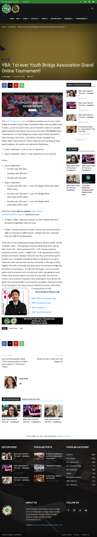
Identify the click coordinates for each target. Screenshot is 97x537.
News (25, 18)
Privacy (76, 535)
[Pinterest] (15, 85)
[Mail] (89, 2)
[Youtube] (93, 2)
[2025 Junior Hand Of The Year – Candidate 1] (53, 411)
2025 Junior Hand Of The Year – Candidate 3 (86, 93)
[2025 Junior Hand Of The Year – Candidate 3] (11, 411)
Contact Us (26, 2)
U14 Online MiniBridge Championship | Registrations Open (87, 189)
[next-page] (7, 426)
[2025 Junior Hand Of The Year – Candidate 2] (32, 411)
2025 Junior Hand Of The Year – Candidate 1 (86, 117)
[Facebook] (81, 2)
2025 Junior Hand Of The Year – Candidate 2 (86, 105)
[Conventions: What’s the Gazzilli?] (39, 478)
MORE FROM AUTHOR (31, 399)
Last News (12, 27)
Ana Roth (7, 76)
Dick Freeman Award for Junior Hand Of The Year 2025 (86, 129)
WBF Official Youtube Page (44, 298)
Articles (34, 18)
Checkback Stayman (53, 466)
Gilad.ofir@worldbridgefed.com (49, 525)
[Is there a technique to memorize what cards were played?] (39, 456)
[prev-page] (3, 426)
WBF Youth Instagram (42, 312)
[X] (10, 85)
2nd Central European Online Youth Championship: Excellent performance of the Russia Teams (15, 363)
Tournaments (81, 18)
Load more (80, 139)
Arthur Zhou (13, 328)
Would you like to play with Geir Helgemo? (50, 360)
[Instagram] (85, 2)
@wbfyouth (63, 436)
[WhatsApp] (21, 85)
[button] (92, 8)
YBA (21, 328)
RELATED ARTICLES (11, 399)
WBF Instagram (39, 307)
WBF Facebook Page (41, 303)
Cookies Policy (67, 535)
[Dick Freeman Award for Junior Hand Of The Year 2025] (71, 129)
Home (12, 18)
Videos (43, 18)
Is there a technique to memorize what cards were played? (54, 456)
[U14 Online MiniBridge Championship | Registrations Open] (88, 178)
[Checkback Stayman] (39, 468)
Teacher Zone (55, 18)
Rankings (68, 18)
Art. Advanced (7, 416)
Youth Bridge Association (15, 121)
